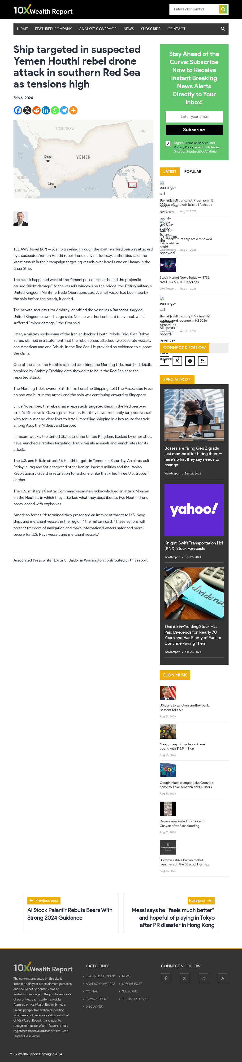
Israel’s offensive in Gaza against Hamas (46, 413)
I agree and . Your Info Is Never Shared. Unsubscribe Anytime (197, 147)
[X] (27, 110)
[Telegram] (64, 110)
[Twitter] (177, 361)
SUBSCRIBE (150, 29)
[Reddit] (36, 110)
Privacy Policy (183, 147)
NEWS (129, 29)
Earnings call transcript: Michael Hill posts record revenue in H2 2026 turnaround (185, 321)
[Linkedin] (46, 110)
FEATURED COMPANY (53, 29)
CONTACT (177, 29)
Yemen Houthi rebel (56, 256)
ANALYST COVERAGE (98, 29)
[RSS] (202, 361)
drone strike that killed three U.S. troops (113, 473)
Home (22, 29)
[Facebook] (18, 110)
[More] (73, 110)
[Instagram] (190, 361)
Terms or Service (196, 143)
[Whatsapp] (55, 110)
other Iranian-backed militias (92, 467)
